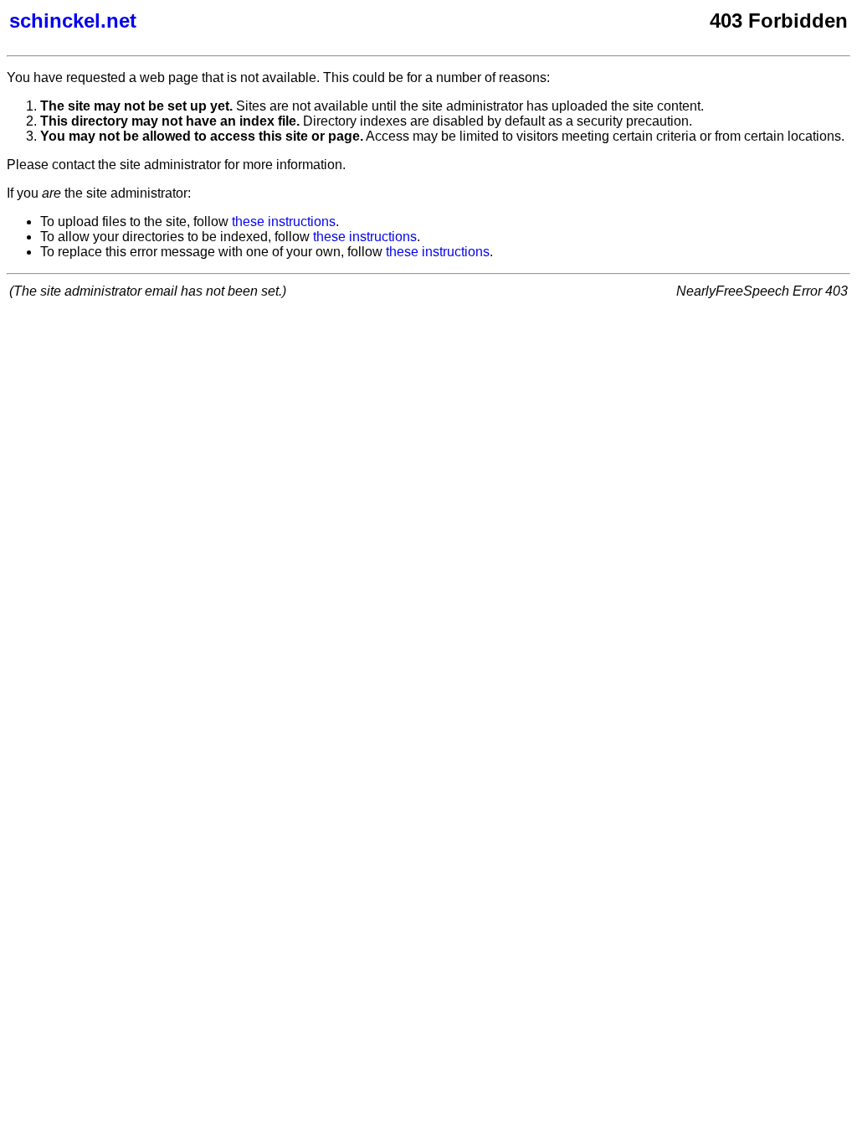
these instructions (284, 221)
